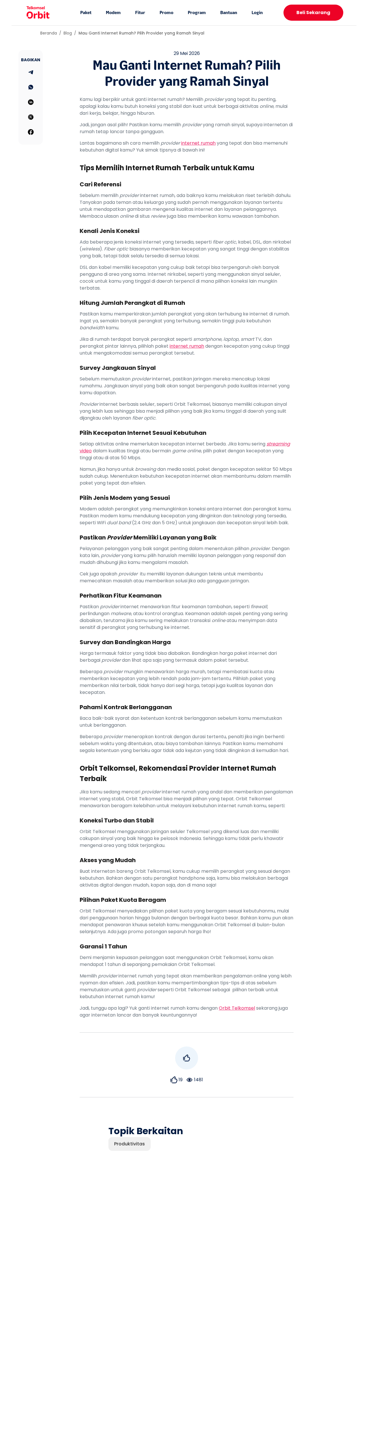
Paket (85, 12)
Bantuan (228, 12)
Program (197, 12)
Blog (68, 33)
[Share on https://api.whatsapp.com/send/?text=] (31, 87)
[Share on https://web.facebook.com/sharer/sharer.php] (31, 132)
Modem (113, 12)
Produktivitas (129, 1144)
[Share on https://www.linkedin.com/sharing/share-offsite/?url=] (31, 102)
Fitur (140, 12)
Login (257, 12)
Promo (166, 12)
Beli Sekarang (313, 12)
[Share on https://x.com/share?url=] (31, 117)
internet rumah (198, 143)
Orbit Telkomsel (237, 1008)
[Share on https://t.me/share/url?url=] (31, 72)
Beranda (48, 33)
